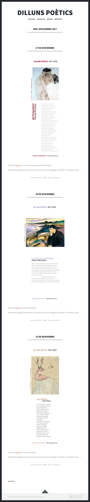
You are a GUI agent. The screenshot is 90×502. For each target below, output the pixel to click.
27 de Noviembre (45, 47)
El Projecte (41, 19)
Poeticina (31, 19)
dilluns (45, 178)
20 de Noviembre (45, 194)
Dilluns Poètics (45, 12)
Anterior (11, 481)
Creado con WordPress (15, 497)
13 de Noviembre (45, 336)
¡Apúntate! (58, 19)
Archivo (50, 19)
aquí (17, 165)
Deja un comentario (54, 178)
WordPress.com (39, 497)
